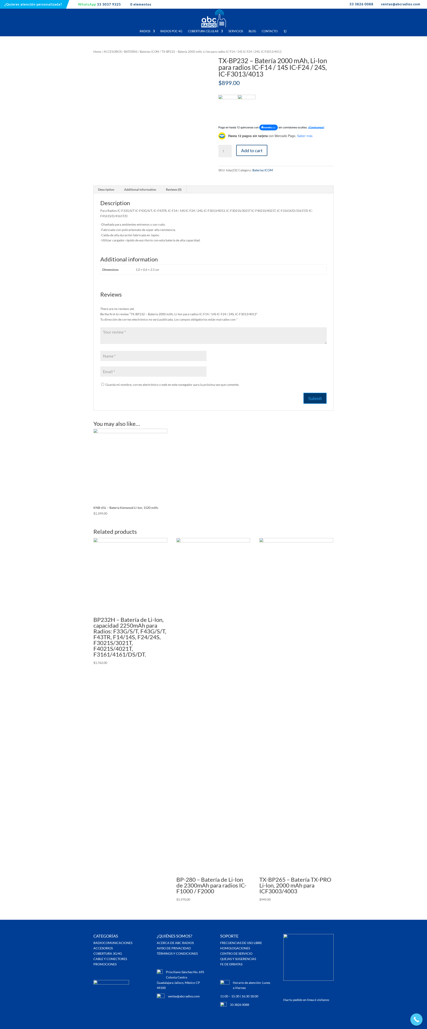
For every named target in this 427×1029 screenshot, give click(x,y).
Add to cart (251, 150)
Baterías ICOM (149, 51)
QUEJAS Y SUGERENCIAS (238, 959)
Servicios (235, 31)
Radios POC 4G (171, 31)
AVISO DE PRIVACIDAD (174, 948)
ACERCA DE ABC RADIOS (175, 943)
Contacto (270, 31)
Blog (252, 31)
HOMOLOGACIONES (235, 948)
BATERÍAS (130, 51)
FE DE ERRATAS (231, 964)
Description (106, 189)
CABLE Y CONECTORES (110, 959)
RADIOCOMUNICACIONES (112, 943)
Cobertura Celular (203, 31)
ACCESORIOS (113, 51)
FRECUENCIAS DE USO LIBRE (241, 943)
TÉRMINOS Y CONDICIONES (177, 953)
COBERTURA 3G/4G (107, 953)
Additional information (140, 189)
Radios (145, 31)
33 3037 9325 (99, 4)
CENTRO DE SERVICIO (236, 953)
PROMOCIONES (105, 964)
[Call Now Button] (416, 1019)
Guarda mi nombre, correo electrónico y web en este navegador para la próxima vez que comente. (172, 384)
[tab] (106, 189)
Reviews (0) (173, 189)
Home (97, 51)
